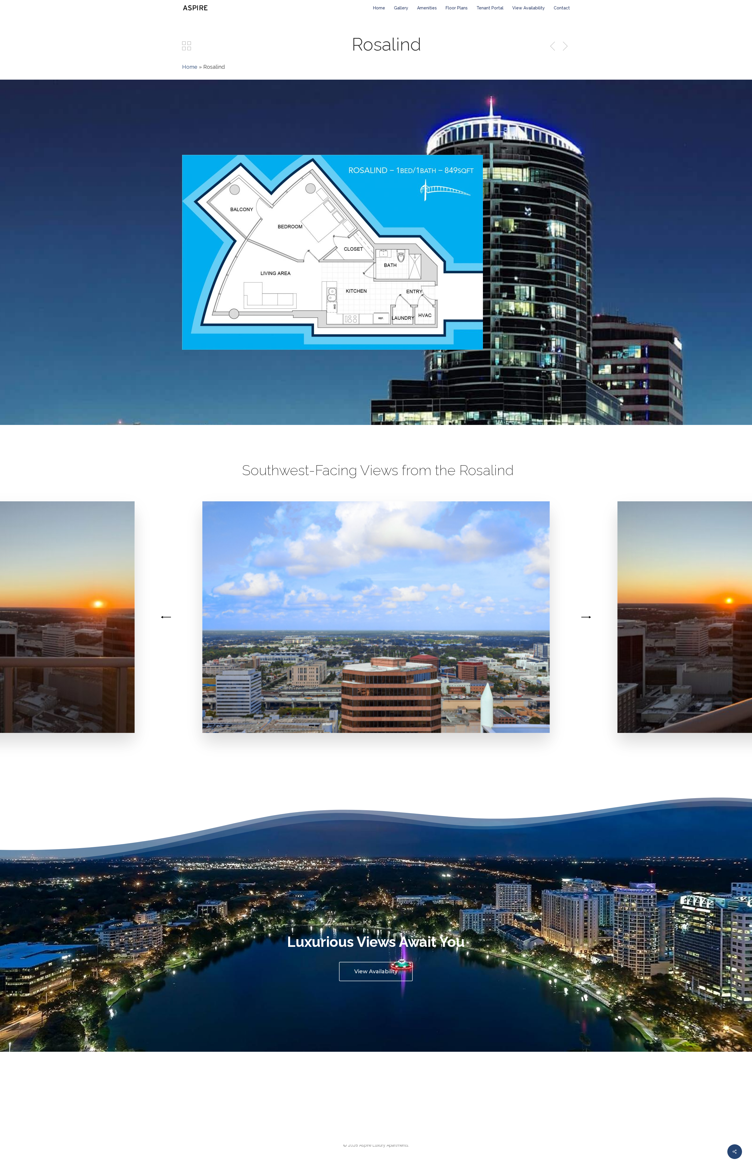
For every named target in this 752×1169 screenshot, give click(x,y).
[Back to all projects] (186, 46)
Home (189, 67)
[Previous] (167, 617)
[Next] (585, 617)
